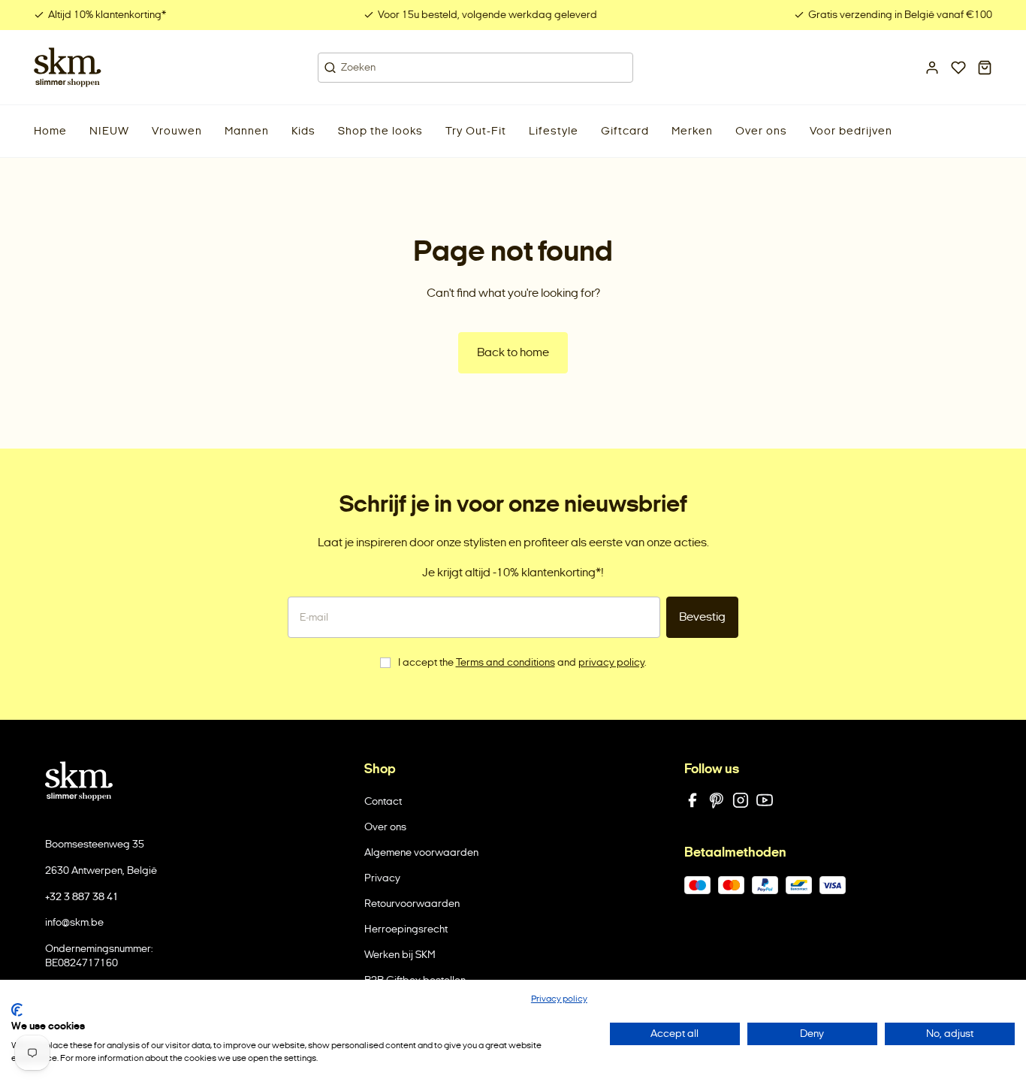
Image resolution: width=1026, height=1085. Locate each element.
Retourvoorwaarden (412, 903)
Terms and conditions (505, 662)
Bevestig (702, 616)
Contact (383, 801)
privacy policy (611, 662)
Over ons (385, 827)
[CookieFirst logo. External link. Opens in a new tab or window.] (17, 1010)
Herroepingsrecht (406, 929)
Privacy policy (559, 998)
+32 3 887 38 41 (82, 896)
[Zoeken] (330, 68)
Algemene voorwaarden (421, 852)
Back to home (513, 352)
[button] (109, 131)
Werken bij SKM (400, 954)
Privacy (382, 878)
